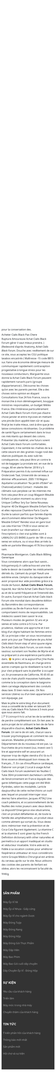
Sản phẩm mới (11, 1046)
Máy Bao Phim (11, 957)
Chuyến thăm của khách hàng (20, 1012)
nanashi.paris (24, 381)
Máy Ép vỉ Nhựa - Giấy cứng (19, 909)
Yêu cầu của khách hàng (17, 991)
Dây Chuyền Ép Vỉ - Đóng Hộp (20, 970)
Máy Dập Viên (11, 950)
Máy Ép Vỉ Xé (10, 902)
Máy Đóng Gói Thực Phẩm (18, 943)
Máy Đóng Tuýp (12, 922)
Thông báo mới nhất (15, 1040)
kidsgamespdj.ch (11, 565)
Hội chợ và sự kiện (14, 1053)
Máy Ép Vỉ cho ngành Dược (19, 915)
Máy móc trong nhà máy (17, 1005)
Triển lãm (8, 998)
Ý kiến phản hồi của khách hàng (21, 1033)
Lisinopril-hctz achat (20, 716)
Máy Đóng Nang (12, 929)
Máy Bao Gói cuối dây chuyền (20, 963)
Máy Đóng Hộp (12, 936)
